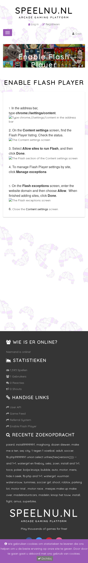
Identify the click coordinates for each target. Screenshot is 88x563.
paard (10, 444)
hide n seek (13, 476)
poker (18, 470)
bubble (45, 470)
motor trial (18, 488)
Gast (77, 33)
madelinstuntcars (25, 495)
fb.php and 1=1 (32, 476)
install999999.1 (25, 444)
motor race (36, 488)
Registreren (53, 24)
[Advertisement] (44, 278)
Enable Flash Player (22, 426)
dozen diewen (60, 444)
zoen (56, 463)
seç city (25, 450)
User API (15, 407)
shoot (56, 482)
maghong (43, 444)
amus (17, 501)
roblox (66, 482)
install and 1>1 (70, 463)
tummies (29, 482)
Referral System (20, 420)
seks (48, 463)
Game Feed (17, 413)
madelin (43, 495)
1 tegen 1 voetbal (43, 450)
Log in (35, 24)
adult (59, 450)
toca (9, 470)
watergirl (50, 476)
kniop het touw (61, 495)
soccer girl (44, 482)
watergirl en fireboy (31, 463)
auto (55, 470)
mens (73, 470)
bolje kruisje (31, 470)
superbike (29, 501)
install (76, 495)
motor (63, 470)
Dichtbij (46, 558)
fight (9, 501)
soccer (68, 450)
